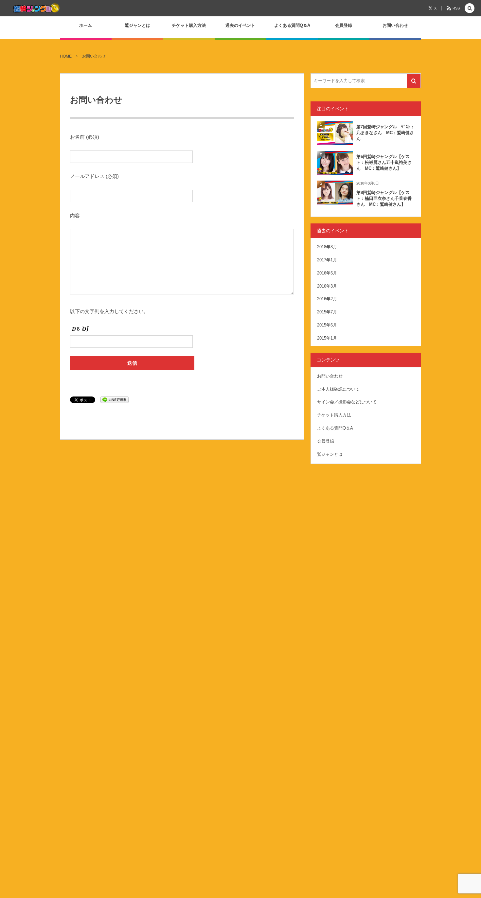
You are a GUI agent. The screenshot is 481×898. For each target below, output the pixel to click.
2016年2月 (327, 298)
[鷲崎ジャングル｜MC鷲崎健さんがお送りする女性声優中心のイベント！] (36, 8)
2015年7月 (327, 311)
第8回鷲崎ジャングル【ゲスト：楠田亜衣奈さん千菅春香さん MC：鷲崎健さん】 (384, 198)
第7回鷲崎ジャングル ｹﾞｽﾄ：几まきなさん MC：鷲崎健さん (385, 132)
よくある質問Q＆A (335, 428)
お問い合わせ (330, 376)
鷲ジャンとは (330, 454)
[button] (469, 8)
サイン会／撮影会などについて (347, 401)
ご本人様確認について (338, 389)
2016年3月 (327, 286)
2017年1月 (327, 259)
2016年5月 (327, 273)
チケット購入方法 (334, 415)
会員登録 (325, 441)
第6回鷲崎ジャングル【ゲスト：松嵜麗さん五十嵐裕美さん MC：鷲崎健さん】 (384, 162)
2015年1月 (327, 338)
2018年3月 (327, 246)
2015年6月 (327, 325)
